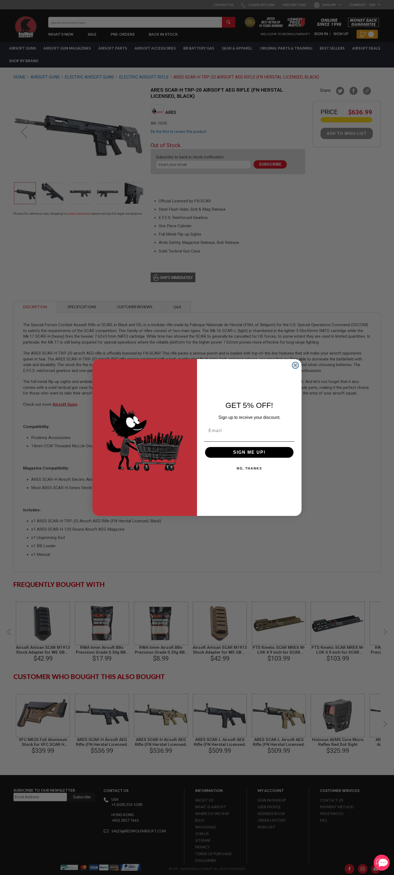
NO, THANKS (249, 468)
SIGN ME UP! (249, 452)
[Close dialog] (295, 365)
